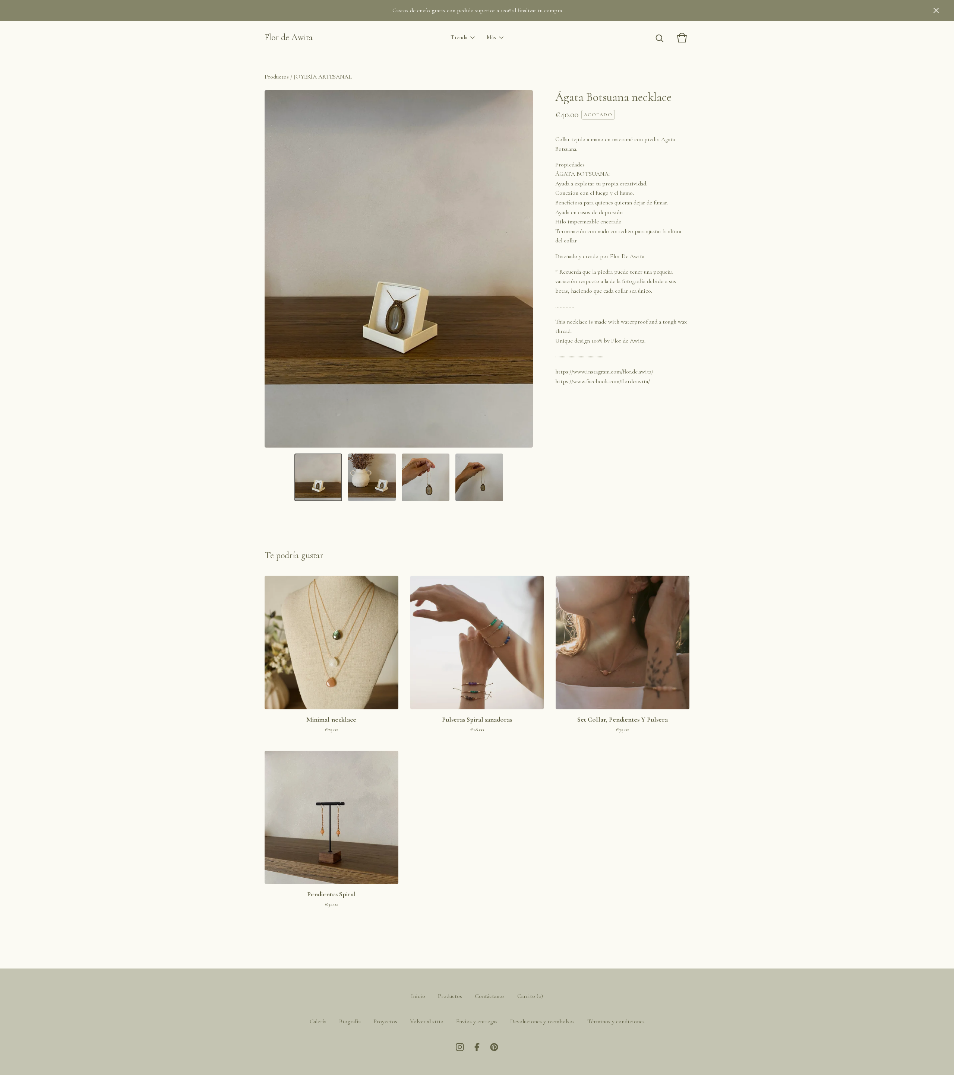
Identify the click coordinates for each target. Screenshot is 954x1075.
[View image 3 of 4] (425, 477)
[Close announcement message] (936, 10)
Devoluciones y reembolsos (542, 1021)
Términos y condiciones (616, 1021)
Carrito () (530, 996)
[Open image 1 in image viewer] (399, 269)
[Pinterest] (494, 1047)
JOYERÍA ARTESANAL (323, 76)
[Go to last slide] (275, 269)
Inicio (418, 996)
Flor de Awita (289, 37)
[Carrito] (682, 37)
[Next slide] (522, 269)
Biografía (350, 1021)
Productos (277, 76)
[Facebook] (477, 1047)
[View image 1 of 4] (318, 477)
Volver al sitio (426, 1021)
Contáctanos (490, 996)
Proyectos (385, 1021)
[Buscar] (659, 37)
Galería (318, 1021)
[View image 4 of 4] (479, 477)
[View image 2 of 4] (372, 477)
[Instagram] (459, 1047)
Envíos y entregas (476, 1021)
